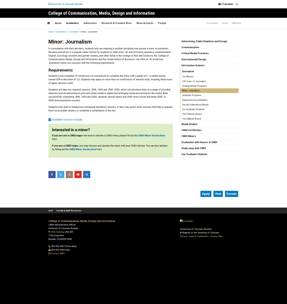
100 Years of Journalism (194, 81)
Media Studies (189, 124)
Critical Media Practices (195, 53)
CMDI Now (236, 23)
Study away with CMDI (193, 148)
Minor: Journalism (191, 90)
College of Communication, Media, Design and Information (101, 13)
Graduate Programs (191, 95)
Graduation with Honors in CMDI (199, 142)
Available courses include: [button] (67, 119)
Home (51, 32)
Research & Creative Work (116, 23)
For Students (212, 23)
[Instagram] (69, 174)
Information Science (192, 65)
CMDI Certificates (191, 130)
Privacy (183, 236)
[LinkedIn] (86, 174)
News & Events (144, 23)
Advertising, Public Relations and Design (204, 41)
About (58, 23)
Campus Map (216, 236)
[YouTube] (78, 174)
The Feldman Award (192, 114)
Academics (72, 23)
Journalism (74, 32)
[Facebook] (52, 174)
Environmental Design (193, 59)
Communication (190, 47)
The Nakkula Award (191, 119)
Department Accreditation (194, 100)
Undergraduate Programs (194, 86)
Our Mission (188, 76)
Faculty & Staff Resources (68, 210)
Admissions (90, 23)
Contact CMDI (58, 253)
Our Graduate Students (193, 109)
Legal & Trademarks (198, 236)
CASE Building (57, 232)
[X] (60, 174)
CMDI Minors (188, 136)
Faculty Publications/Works (195, 104)
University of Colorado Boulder (196, 229)
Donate (225, 23)
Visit (50, 210)
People (162, 23)
